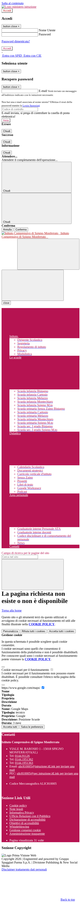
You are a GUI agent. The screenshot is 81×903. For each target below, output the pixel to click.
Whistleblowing (19, 826)
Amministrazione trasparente (27, 833)
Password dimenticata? (16, 41)
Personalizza (10, 631)
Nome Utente (47, 30)
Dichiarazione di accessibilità (27, 819)
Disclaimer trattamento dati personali (24, 869)
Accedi (7, 10)
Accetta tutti (61, 631)
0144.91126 (22, 755)
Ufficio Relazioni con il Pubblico (29, 816)
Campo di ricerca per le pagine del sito (25, 553)
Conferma (21, 229)
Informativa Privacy (21, 812)
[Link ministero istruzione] (19, 6)
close (6, 302)
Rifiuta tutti (33, 631)
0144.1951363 (24, 763)
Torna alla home (12, 610)
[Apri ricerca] (48, 254)
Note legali (16, 809)
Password (45, 34)
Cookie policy (18, 805)
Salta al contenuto (13, 3)
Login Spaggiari (31, 105)
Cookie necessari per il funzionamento (26, 669)
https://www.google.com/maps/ (21, 687)
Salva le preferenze (32, 726)
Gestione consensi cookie (25, 830)
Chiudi (6, 131)
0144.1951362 (24, 759)
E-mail (43, 91)
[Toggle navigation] (33, 285)
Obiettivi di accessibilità (24, 823)
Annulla (7, 229)
